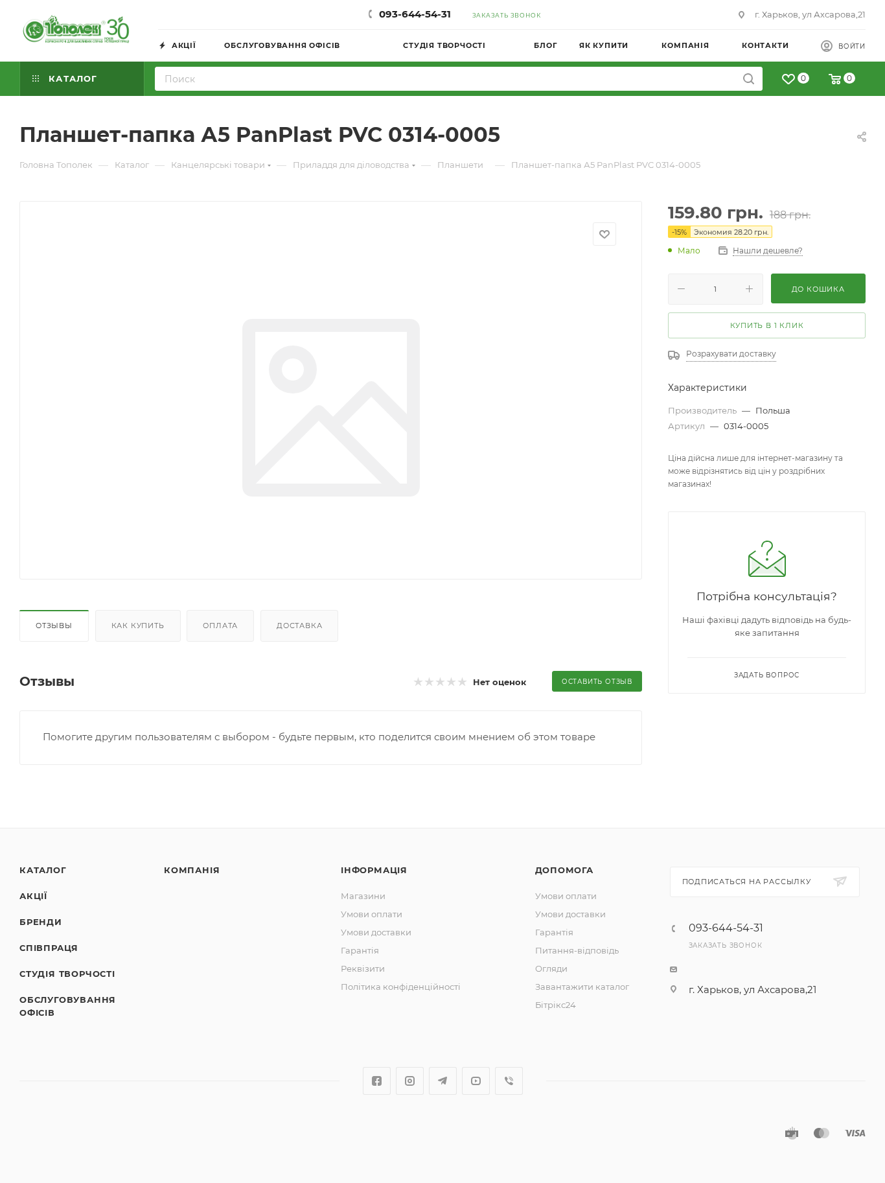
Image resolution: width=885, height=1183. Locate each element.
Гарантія (360, 950)
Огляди (551, 968)
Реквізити (363, 968)
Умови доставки (376, 932)
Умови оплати (371, 914)
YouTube (476, 1081)
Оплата (220, 625)
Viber (509, 1081)
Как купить (138, 625)
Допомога (564, 870)
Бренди (40, 922)
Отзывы (54, 625)
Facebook (377, 1081)
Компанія (192, 870)
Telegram (443, 1081)
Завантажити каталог (582, 986)
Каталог (43, 870)
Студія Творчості (67, 973)
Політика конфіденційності (401, 986)
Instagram (410, 1081)
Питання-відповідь (577, 950)
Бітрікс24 (555, 1005)
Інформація (374, 870)
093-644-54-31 (415, 14)
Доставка (299, 625)
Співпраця (48, 948)
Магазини (363, 896)
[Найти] (749, 79)
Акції (33, 896)
